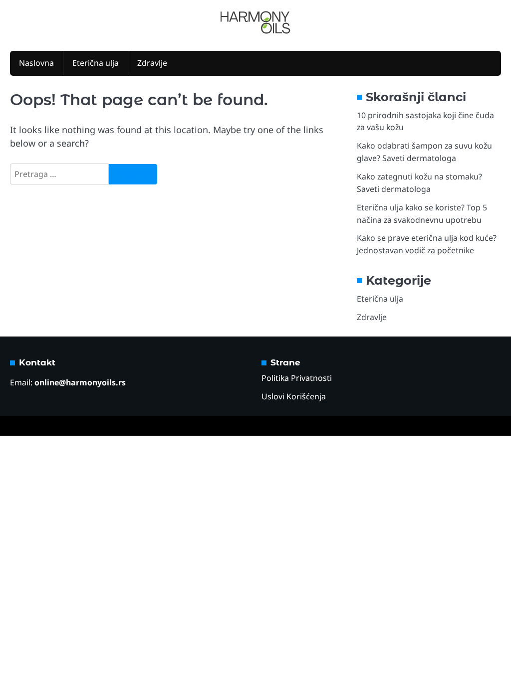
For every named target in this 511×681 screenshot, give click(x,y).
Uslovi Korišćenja (293, 396)
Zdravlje (152, 62)
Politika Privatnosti (296, 377)
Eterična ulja (95, 62)
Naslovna (36, 62)
